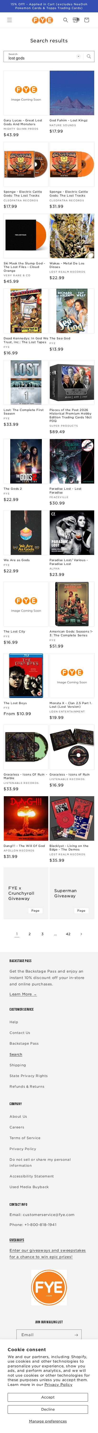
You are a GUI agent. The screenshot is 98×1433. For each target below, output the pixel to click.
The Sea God (59, 338)
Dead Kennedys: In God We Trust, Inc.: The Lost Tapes (26, 340)
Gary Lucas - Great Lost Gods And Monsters (23, 122)
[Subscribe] (76, 1335)
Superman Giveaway (65, 893)
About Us (18, 1116)
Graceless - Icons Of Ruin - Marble (25, 776)
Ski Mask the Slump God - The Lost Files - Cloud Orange (24, 267)
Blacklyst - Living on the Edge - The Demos (69, 847)
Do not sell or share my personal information (40, 1162)
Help (14, 1022)
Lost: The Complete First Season (24, 411)
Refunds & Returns (27, 1086)
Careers (17, 1127)
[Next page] (81, 934)
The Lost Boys (15, 703)
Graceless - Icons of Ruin (69, 774)
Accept (47, 1397)
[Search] (89, 56)
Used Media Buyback (29, 1187)
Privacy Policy (58, 1385)
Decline (48, 1409)
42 (68, 934)
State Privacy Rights (29, 1076)
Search (16, 1054)
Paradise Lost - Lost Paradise (65, 490)
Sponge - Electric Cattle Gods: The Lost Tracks (23, 193)
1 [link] (17, 934)
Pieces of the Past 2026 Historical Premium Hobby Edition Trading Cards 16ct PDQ (70, 415)
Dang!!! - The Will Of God (24, 846)
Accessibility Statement (32, 1176)
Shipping (18, 1065)
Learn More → (23, 994)
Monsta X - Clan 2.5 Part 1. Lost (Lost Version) (70, 705)
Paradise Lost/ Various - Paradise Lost (68, 562)
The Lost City (14, 631)
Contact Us (20, 1033)
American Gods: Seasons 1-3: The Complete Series (71, 633)
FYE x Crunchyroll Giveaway (21, 893)
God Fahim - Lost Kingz (68, 120)
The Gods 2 (13, 488)
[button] (9, 20)
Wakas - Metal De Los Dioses (66, 265)
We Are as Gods (16, 560)
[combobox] (49, 56)
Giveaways (17, 1240)
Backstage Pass (24, 1043)
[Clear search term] (78, 56)
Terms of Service (25, 1138)
